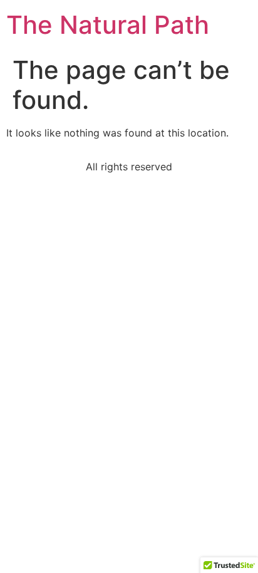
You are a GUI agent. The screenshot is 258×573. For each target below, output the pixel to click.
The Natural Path (107, 24)
